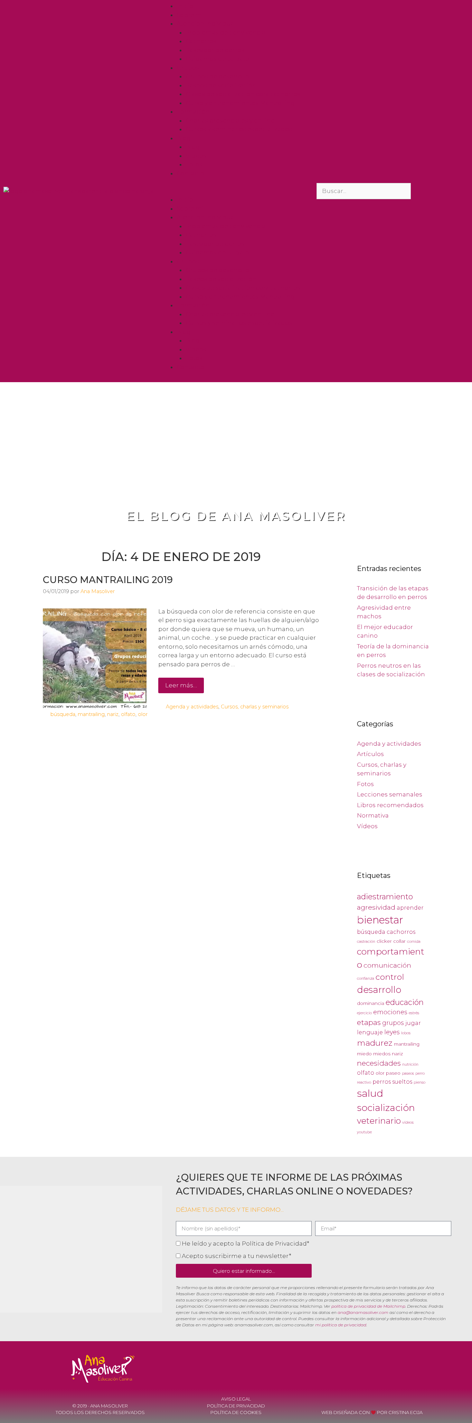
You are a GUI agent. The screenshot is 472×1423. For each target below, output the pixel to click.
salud (370, 1093)
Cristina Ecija (405, 1412)
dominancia (370, 1003)
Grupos (188, 67)
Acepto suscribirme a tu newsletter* (236, 1255)
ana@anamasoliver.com (363, 1312)
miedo (364, 1053)
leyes (392, 1032)
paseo (393, 1073)
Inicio (185, 5)
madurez (375, 1043)
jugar (413, 1023)
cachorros (401, 932)
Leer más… (181, 685)
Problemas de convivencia (225, 32)
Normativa (373, 815)
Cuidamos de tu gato (217, 58)
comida (414, 941)
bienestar (380, 920)
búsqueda (62, 714)
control (390, 977)
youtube (364, 1132)
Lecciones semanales (389, 794)
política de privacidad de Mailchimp (368, 1306)
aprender (410, 907)
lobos (405, 1033)
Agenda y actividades (192, 707)
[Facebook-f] (375, 1367)
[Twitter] (412, 1367)
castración (366, 941)
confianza (365, 978)
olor (143, 714)
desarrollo (379, 989)
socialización (386, 1107)
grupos (393, 1022)
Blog (184, 138)
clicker (384, 941)
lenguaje (370, 1032)
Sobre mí (190, 14)
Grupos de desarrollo (217, 76)
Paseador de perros (215, 50)
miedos (381, 1053)
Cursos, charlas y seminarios (255, 707)
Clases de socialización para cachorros (243, 93)
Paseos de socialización (221, 85)
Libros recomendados (390, 805)
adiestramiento (385, 896)
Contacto (190, 173)
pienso (419, 1082)
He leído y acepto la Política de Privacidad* (245, 1243)
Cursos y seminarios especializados (239, 129)
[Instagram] (431, 1367)
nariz (113, 714)
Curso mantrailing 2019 (108, 579)
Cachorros (201, 41)
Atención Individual (206, 23)
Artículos (370, 754)
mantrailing (91, 714)
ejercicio (364, 1013)
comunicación (387, 965)
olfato (128, 714)
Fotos (194, 164)
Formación (193, 111)
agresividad (376, 907)
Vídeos (196, 155)
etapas (369, 1022)
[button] (236, 191)
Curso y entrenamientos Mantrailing (240, 102)
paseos (408, 1073)
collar (399, 941)
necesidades (379, 1063)
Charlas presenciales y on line (230, 120)
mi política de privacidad (340, 1324)
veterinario (379, 1121)
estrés (414, 1013)
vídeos (408, 1122)
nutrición (410, 1064)
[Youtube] (394, 1367)
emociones (390, 1012)
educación (405, 1002)
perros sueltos (392, 1081)
